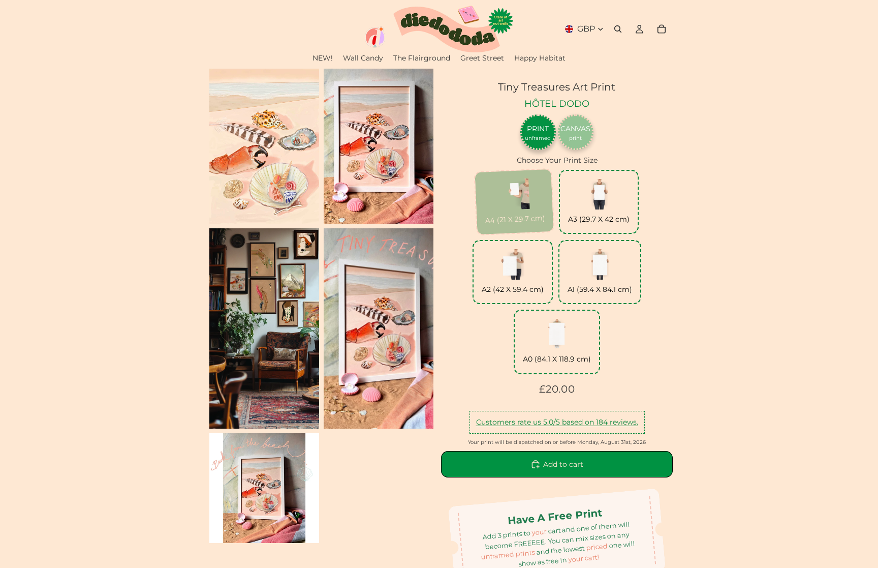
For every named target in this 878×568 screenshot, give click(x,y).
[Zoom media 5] (264, 488)
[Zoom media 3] (264, 328)
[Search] (618, 29)
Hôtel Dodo (556, 103)
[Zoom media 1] (264, 146)
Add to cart (563, 464)
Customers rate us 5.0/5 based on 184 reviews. (557, 422)
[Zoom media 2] (378, 146)
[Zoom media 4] (378, 328)
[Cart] (661, 29)
